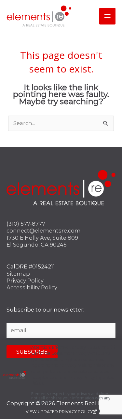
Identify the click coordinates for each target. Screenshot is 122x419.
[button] (113, 347)
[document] (61, 209)
